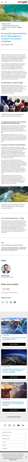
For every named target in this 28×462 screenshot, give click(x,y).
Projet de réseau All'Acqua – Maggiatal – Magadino (12, 245)
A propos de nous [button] (6, 438)
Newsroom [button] (4, 445)
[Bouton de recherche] (5, 2)
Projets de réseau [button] (5, 435)
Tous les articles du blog (14, 417)
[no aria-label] (2, 302)
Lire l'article (14, 344)
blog (2, 132)
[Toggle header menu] (2, 2)
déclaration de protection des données (11, 458)
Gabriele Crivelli (9, 44)
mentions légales (12, 459)
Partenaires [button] (4, 448)
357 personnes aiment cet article (11, 25)
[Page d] (22, 2)
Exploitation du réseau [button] (6, 432)
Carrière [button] (4, 441)
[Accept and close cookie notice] (26, 457)
